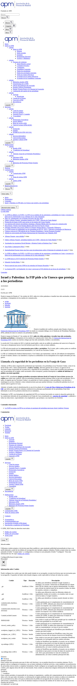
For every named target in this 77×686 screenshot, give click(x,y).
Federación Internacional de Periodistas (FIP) (15, 331)
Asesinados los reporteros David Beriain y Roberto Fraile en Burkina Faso (28, 243)
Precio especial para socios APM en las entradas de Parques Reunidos (27, 265)
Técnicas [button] (3, 657)
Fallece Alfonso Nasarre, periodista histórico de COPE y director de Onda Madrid (31, 240)
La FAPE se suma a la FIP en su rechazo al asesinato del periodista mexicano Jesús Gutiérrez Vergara (37, 408)
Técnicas (6, 659)
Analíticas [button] (4, 671)
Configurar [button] (4, 557)
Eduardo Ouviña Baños (12, 262)
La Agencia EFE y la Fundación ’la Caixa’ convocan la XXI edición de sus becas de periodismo (35, 269)
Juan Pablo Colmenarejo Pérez (14, 246)
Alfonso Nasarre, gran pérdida (14, 236)
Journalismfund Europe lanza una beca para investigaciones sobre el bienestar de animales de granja (36, 250)
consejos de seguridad (60, 396)
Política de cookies (23, 554)
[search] (9, 22)
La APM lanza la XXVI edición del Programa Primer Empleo (24, 259)
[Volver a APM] (16, 7)
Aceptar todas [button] (18, 557)
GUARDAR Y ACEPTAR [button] (9, 684)
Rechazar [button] (11, 557)
